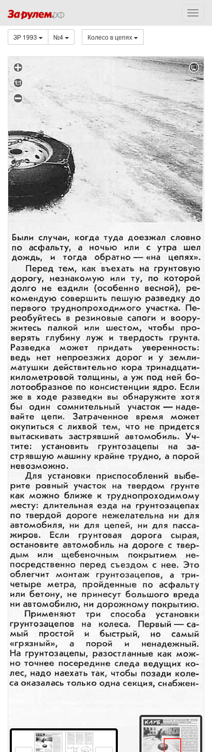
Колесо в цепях (110, 36)
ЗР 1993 (26, 36)
